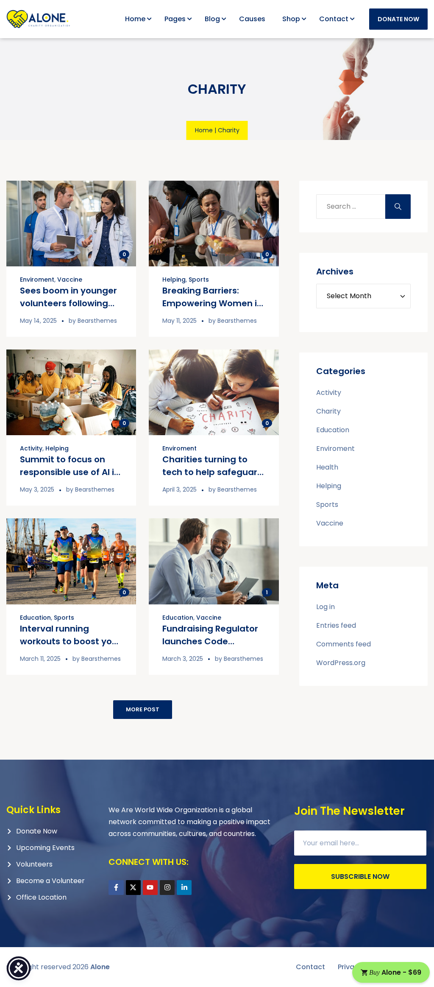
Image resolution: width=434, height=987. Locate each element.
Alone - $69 (395, 972)
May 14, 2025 (38, 320)
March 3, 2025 (182, 658)
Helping (174, 279)
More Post (142, 709)
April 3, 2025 (179, 489)
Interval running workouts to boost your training (70, 641)
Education (35, 617)
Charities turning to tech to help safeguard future (212, 472)
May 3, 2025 (37, 489)
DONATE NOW (398, 19)
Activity (31, 448)
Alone (100, 967)
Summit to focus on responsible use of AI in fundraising (70, 472)
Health (327, 467)
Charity (328, 411)
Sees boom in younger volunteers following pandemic (68, 303)
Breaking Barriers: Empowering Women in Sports (212, 303)
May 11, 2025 (179, 320)
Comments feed (343, 644)
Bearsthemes (97, 320)
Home (204, 130)
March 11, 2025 (40, 658)
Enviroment (37, 279)
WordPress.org (340, 663)
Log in (325, 607)
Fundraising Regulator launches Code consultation (210, 641)
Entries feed (336, 625)
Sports (199, 279)
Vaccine (69, 279)
